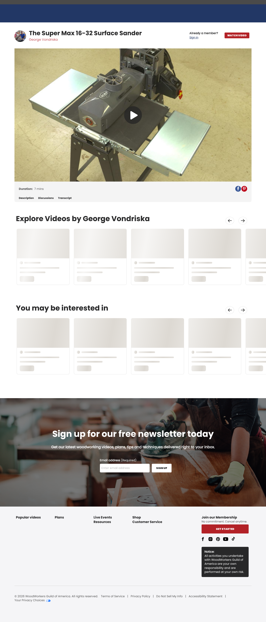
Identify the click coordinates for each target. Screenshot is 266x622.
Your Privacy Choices (29, 600)
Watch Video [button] (237, 35)
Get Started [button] (225, 529)
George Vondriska (43, 39)
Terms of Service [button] (113, 596)
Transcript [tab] (65, 198)
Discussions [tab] (46, 198)
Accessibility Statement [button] (205, 596)
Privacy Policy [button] (140, 596)
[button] (203, 35)
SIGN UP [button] (161, 468)
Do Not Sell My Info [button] (169, 596)
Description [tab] (26, 198)
